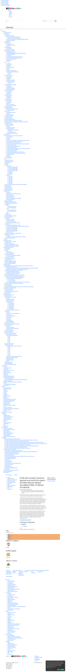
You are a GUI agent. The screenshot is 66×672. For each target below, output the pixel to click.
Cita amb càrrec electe (12, 639)
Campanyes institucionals (12, 479)
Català (10, 11)
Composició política (11, 580)
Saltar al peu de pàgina (6, 5)
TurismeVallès (10, 609)
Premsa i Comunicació (12, 482)
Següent (10, 576)
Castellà (10, 12)
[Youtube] (10, 8)
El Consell (8, 579)
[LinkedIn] (12, 8)
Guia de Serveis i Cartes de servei (14, 589)
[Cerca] (55, 21)
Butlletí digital (10, 486)
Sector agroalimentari (12, 630)
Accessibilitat (37, 659)
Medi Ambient (10, 622)
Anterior (7, 576)
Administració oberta (11, 612)
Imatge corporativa (11, 480)
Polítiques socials (11, 627)
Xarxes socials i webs (11, 485)
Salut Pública (10, 629)
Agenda (9, 538)
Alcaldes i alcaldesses (11, 599)
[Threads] (19, 8)
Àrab (10, 15)
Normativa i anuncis (11, 585)
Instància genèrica (11, 635)
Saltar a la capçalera (5, 0)
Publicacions (10, 483)
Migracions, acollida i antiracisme (14, 623)
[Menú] (1, 29)
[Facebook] (9, 8)
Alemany (10, 14)
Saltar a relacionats (5, 4)
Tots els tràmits (10, 640)
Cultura (9, 618)
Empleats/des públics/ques (12, 586)
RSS (8, 487)
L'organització (10, 582)
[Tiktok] (15, 8)
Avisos (9, 484)
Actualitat (10, 475)
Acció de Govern (11, 583)
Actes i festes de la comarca (13, 597)
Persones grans (10, 626)
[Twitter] (7, 8)
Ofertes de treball (11, 587)
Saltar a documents (5, 2)
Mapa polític (10, 600)
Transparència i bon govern (13, 591)
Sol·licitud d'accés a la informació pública (15, 637)
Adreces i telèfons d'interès (13, 603)
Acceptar (62, 669)
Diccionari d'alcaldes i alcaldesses (14, 608)
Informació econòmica (12, 584)
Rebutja (58, 669)
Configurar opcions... (49, 669)
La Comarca (8, 592)
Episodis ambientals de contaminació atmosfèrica (17, 606)
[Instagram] (14, 8)
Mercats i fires (10, 598)
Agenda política (10, 539)
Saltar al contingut (5, 1)
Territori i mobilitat (11, 632)
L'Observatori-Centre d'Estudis (13, 625)
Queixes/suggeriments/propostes (14, 636)
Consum (9, 615)
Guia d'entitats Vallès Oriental (13, 604)
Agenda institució (11, 478)
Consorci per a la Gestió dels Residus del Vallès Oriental (22, 573)
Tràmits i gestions (9, 634)
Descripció (9, 593)
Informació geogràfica (12, 605)
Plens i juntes (10, 535)
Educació (9, 613)
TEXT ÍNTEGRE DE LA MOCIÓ (25, 520)
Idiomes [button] (9, 9)
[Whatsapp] (17, 8)
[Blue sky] (21, 8)
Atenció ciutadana (11, 590)
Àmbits (7, 611)
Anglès (10, 13)
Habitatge (9, 619)
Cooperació (10, 616)
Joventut (9, 621)
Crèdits (36, 660)
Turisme (9, 633)
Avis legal (37, 656)
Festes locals (10, 601)
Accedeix (7, 547)
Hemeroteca (10, 489)
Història (9, 607)
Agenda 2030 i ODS (11, 614)
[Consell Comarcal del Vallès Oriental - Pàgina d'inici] (14, 23)
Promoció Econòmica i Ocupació (13, 628)
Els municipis (10, 596)
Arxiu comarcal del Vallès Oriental (15, 571)
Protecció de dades (38, 657)
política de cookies (56, 667)
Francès (10, 16)
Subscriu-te (8, 557)
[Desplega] (12, 475)
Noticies (9, 536)
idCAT (48, 570)
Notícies (15, 474)
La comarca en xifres (11, 594)
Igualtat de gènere (11, 620)
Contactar (8, 7)
